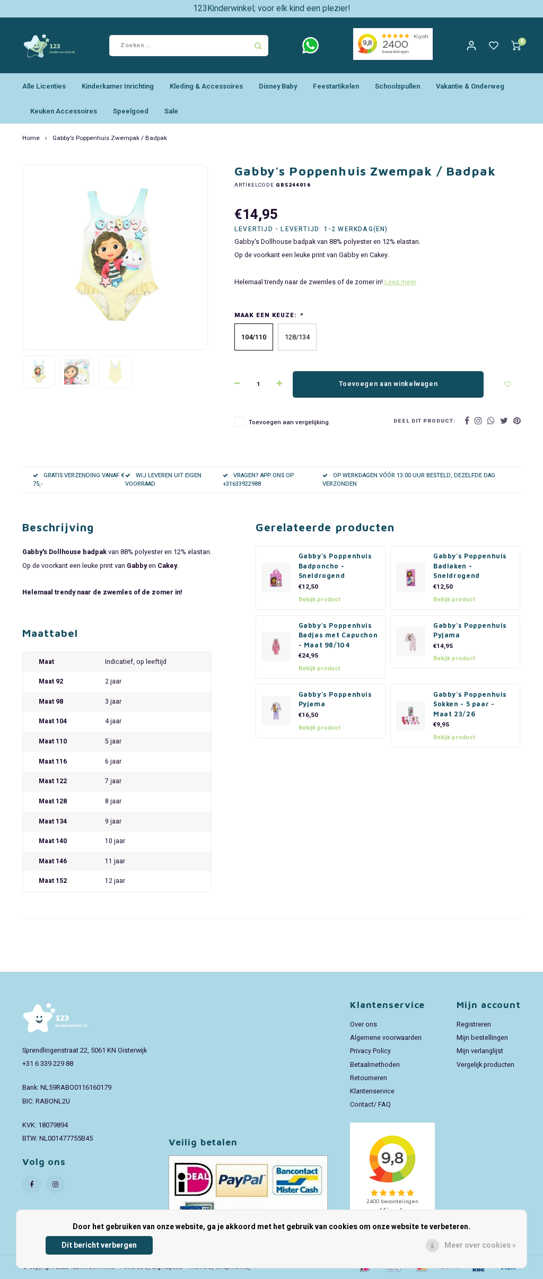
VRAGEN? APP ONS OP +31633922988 (258, 479)
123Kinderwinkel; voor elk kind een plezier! (272, 8)
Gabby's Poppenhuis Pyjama (470, 630)
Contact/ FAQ (370, 1104)
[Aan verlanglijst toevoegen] (507, 384)
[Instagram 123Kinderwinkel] (55, 1184)
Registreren (474, 1024)
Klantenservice (372, 1091)
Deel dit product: (424, 421)
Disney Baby (278, 86)
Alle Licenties (44, 86)
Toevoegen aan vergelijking (289, 422)
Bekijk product (319, 599)
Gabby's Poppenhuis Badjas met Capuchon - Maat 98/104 (338, 635)
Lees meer (400, 282)
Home (31, 138)
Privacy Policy (370, 1051)
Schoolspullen (397, 86)
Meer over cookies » (480, 1245)
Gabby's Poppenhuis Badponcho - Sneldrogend (335, 566)
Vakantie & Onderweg (470, 86)
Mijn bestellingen (482, 1038)
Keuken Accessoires (63, 111)
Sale (171, 111)
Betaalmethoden (375, 1065)
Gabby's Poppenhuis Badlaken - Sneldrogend (470, 566)
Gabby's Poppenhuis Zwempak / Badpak (109, 138)
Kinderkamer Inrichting (118, 86)
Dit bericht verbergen (99, 1245)
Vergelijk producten (485, 1065)
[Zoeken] (257, 45)
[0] (516, 45)
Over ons (363, 1024)
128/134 (297, 337)
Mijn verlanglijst (480, 1051)
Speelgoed (130, 111)
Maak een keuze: (268, 315)
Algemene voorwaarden (386, 1038)
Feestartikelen (336, 86)
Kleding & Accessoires (206, 86)
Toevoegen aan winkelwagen (388, 384)
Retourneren (368, 1078)
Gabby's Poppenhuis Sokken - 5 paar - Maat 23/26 (470, 704)
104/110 (253, 337)
